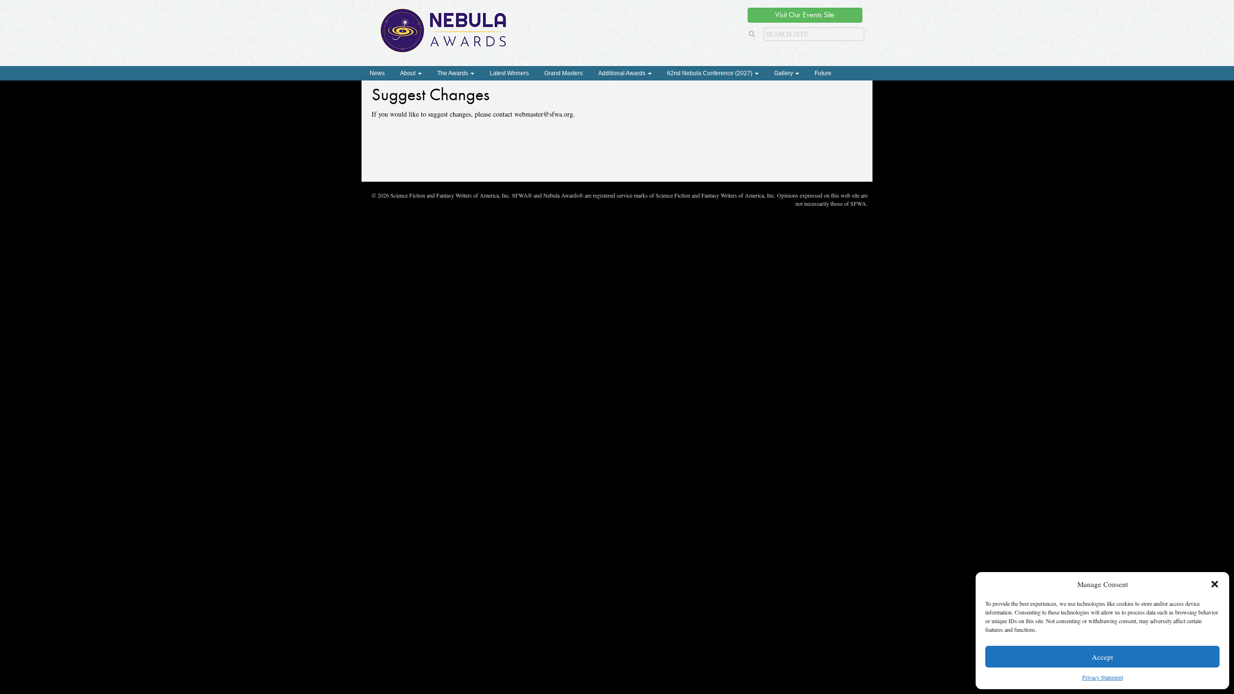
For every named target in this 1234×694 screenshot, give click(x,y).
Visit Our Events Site (804, 15)
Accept (1102, 657)
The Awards (453, 73)
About (408, 73)
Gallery (784, 73)
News (377, 73)
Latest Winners (509, 73)
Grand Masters (563, 73)
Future (823, 73)
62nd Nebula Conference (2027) (710, 73)
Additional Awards (622, 73)
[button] (1215, 584)
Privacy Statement (1102, 677)
